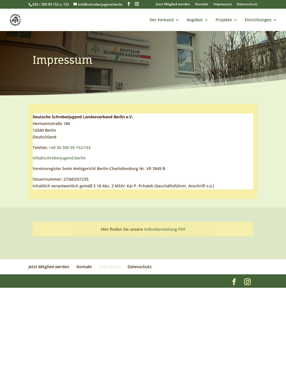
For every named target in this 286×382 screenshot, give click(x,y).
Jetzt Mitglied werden (173, 4)
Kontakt (201, 4)
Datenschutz (247, 4)
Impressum (222, 4)
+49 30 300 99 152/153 (69, 147)
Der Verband (162, 20)
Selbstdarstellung (161, 229)
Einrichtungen (258, 20)
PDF (181, 229)
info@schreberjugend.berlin (59, 158)
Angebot (195, 20)
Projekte (224, 20)
